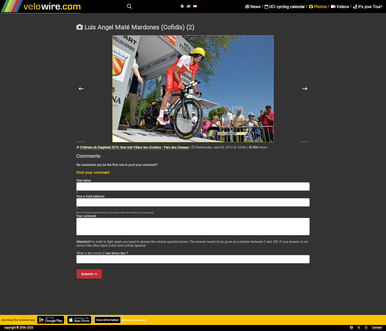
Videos (342, 6)
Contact (377, 327)
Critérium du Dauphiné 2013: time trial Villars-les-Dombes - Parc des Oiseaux (134, 147)
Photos (320, 6)
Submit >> (89, 274)
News (255, 6)
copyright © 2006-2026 (18, 327)
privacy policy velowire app (134, 320)
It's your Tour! (369, 6)
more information (107, 320)
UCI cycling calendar (286, 6)
